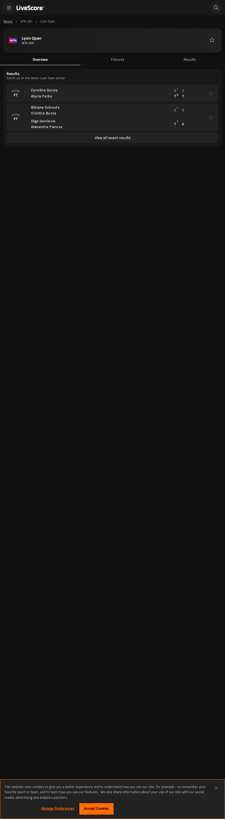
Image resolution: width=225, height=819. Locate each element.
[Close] (216, 788)
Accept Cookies (96, 808)
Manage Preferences (57, 808)
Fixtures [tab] (117, 59)
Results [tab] (190, 59)
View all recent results (113, 137)
